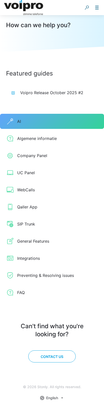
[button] (87, 8)
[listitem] (52, 121)
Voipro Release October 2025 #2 (51, 92)
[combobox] (52, 398)
